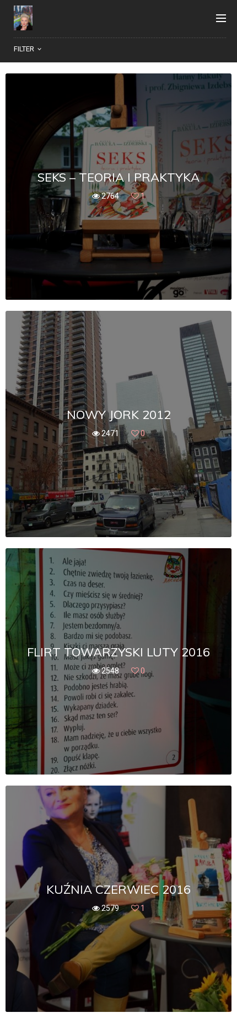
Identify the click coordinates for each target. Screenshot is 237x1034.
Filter (24, 49)
